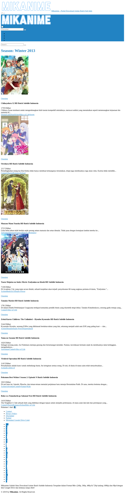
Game (8, 115)
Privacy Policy (11, 414)
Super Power (20, 291)
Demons (12, 233)
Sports (32, 115)
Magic (8, 291)
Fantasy (19, 233)
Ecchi (8, 368)
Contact (9, 411)
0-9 (7, 424)
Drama (3, 115)
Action (3, 291)
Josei (13, 115)
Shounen (9, 329)
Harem (10, 173)
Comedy (4, 173)
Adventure (5, 233)
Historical (25, 233)
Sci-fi (13, 291)
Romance (16, 173)
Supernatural (28, 329)
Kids (29, 386)
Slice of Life (25, 115)
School (17, 115)
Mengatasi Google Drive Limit (18, 420)
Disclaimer (10, 416)
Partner (8, 418)
